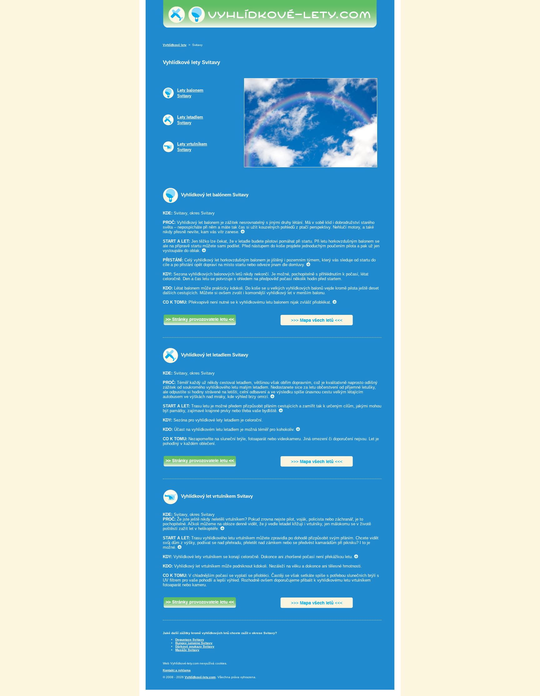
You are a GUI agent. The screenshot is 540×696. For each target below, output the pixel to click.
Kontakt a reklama (177, 670)
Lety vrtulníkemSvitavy (192, 147)
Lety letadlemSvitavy (190, 120)
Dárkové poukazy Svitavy (194, 646)
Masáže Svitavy (187, 650)
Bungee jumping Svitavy (193, 643)
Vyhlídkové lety (175, 45)
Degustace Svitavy (189, 639)
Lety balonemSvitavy (190, 93)
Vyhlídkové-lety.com (200, 677)
